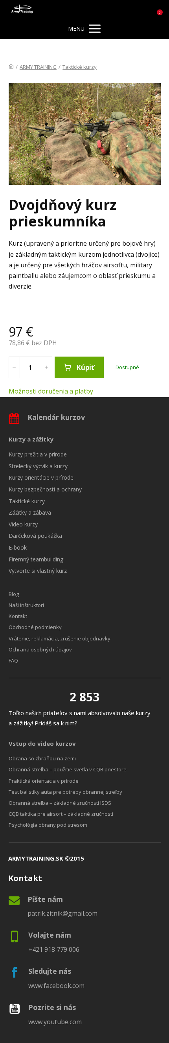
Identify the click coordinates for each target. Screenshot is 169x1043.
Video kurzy (23, 524)
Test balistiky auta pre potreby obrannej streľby (65, 791)
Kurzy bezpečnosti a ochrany (45, 489)
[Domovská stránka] (11, 66)
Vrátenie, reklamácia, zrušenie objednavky (59, 638)
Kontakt (18, 616)
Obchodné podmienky (35, 627)
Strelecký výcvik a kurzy (38, 466)
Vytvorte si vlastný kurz (38, 570)
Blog (14, 594)
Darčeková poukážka (35, 535)
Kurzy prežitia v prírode (38, 454)
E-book (18, 547)
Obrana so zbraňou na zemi (42, 758)
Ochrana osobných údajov (40, 649)
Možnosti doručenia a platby (51, 391)
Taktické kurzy (79, 66)
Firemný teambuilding (36, 559)
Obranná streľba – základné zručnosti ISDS (60, 802)
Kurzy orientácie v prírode (41, 477)
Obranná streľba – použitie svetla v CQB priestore (68, 769)
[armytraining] (22, 9)
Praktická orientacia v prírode (44, 780)
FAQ (13, 660)
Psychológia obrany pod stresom (48, 824)
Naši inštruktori (26, 605)
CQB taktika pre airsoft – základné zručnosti (61, 813)
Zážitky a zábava (30, 512)
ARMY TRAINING (38, 66)
